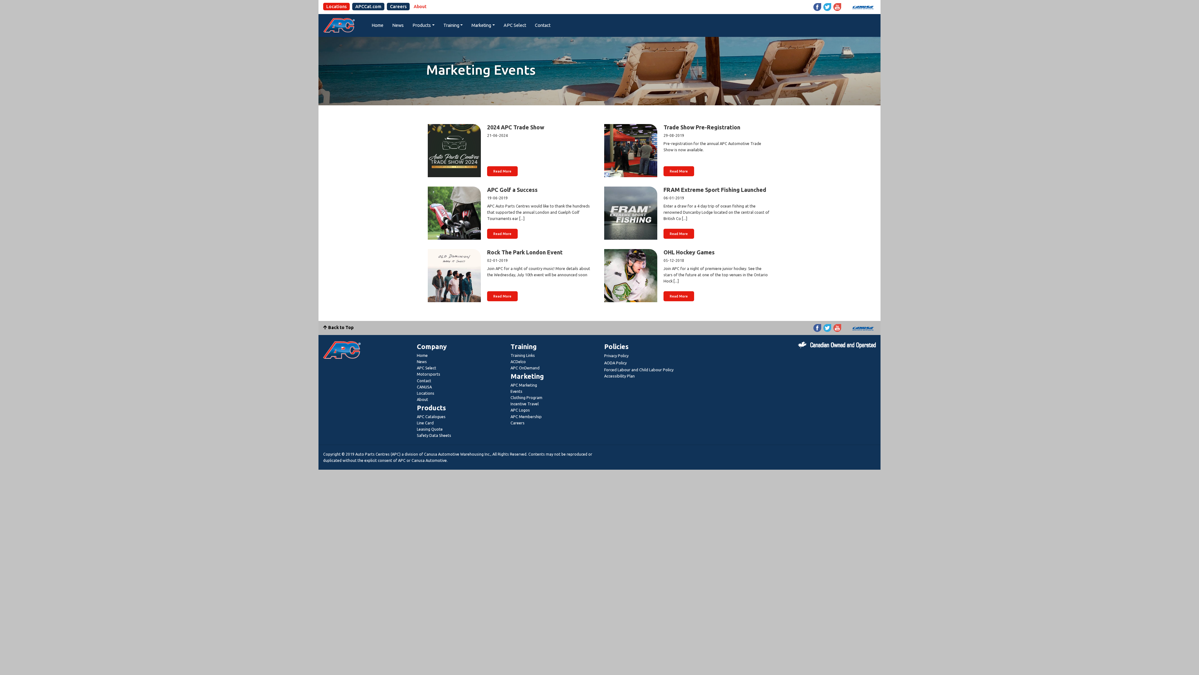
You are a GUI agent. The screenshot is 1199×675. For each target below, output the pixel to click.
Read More (502, 171)
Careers (398, 6)
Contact (542, 25)
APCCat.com (368, 6)
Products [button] (421, 25)
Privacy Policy (616, 355)
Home (377, 25)
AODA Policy (615, 363)
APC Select (515, 25)
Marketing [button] (481, 25)
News (398, 25)
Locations (336, 6)
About (420, 6)
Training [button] (451, 25)
